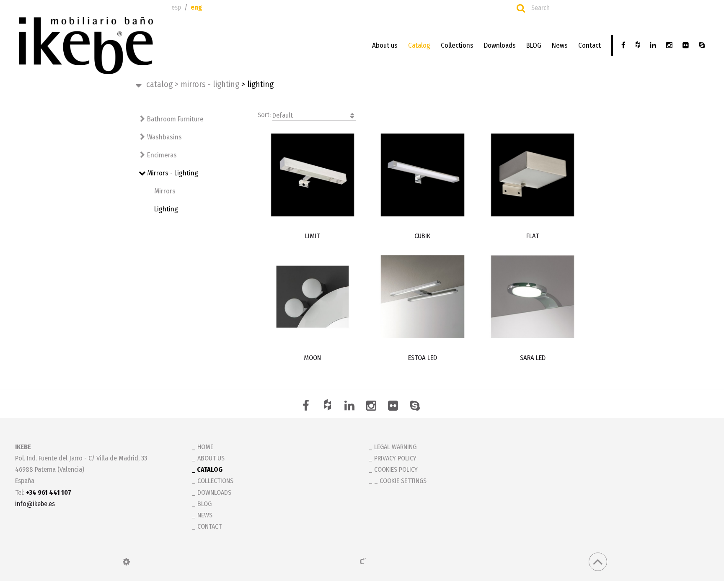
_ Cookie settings (400, 481)
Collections (457, 45)
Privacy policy (395, 458)
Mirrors (165, 191)
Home (205, 447)
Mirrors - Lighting (207, 84)
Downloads (500, 45)
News (560, 45)
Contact (589, 45)
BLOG (533, 45)
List (583, 114)
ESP (176, 7)
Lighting (166, 209)
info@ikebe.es (35, 504)
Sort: (275, 115)
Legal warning (395, 447)
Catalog (419, 45)
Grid (565, 114)
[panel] (126, 562)
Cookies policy (396, 469)
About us (385, 45)
